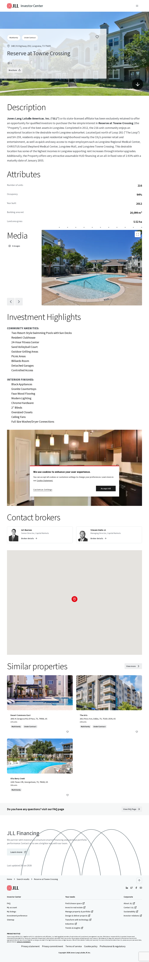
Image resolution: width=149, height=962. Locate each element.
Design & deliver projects (76, 915)
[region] (74, 481)
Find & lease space (73, 903)
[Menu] (137, 6)
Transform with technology (77, 919)
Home (9, 879)
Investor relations (131, 915)
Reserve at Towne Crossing (46, 879)
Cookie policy (90, 946)
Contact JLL (129, 907)
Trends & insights (72, 928)
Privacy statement (30, 946)
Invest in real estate (74, 907)
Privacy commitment (52, 946)
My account (12, 907)
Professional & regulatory (112, 946)
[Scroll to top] (139, 880)
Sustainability (129, 911)
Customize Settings (42, 489)
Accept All (106, 488)
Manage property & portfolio (77, 911)
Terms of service (73, 946)
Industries (69, 923)
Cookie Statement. (45, 480)
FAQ (8, 903)
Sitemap (10, 919)
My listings (11, 911)
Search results (23, 879)
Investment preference (17, 915)
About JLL (128, 903)
